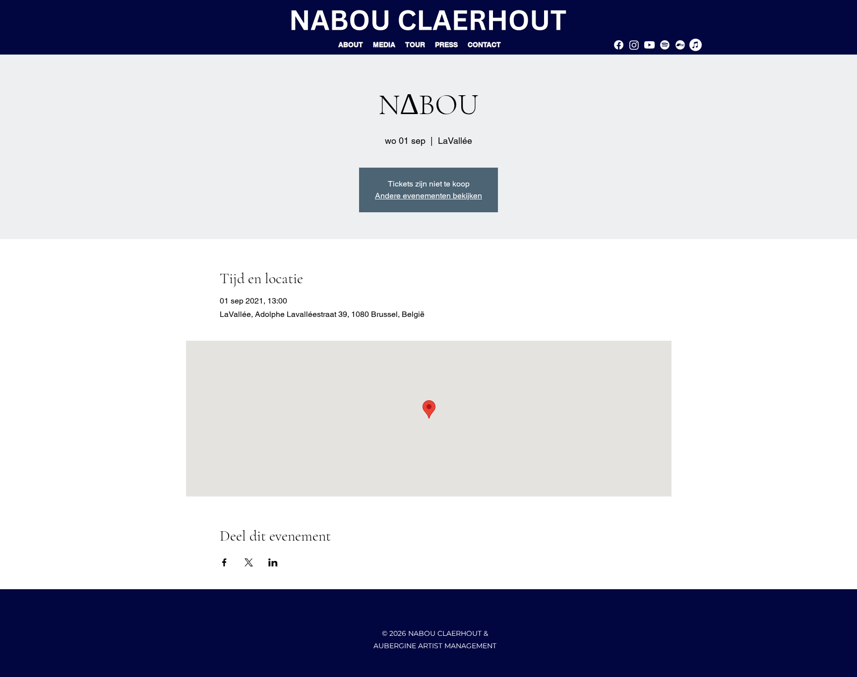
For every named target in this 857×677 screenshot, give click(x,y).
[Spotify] (665, 45)
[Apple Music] (695, 45)
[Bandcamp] (680, 45)
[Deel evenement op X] (248, 562)
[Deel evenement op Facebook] (224, 562)
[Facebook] (618, 45)
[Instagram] (634, 45)
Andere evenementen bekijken (428, 195)
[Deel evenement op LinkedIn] (273, 562)
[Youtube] (649, 45)
